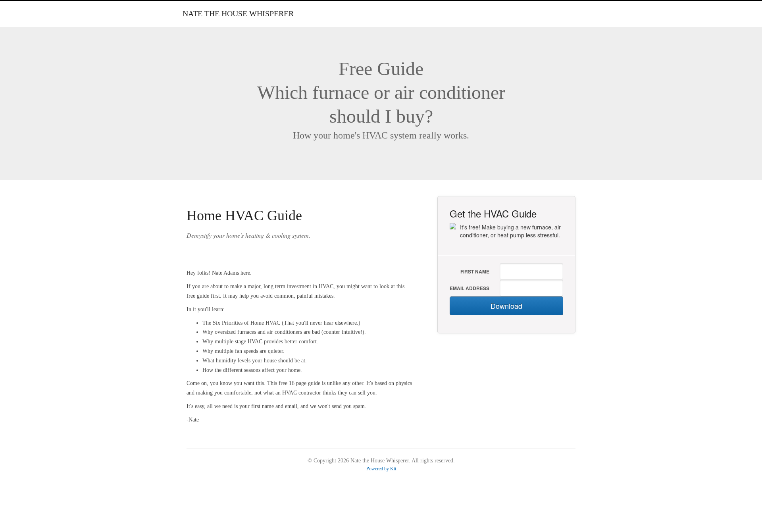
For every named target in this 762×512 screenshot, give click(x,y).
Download (506, 305)
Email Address (469, 288)
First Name (474, 271)
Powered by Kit (381, 469)
